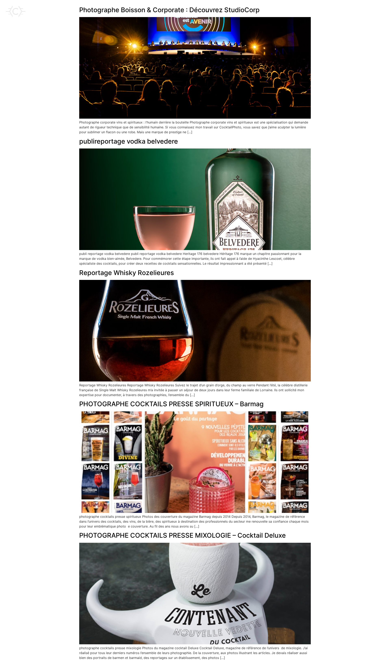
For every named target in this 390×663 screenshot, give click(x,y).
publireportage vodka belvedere (128, 141)
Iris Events (373, 17)
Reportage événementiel (358, 6)
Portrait (257, 6)
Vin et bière (235, 6)
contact (325, 6)
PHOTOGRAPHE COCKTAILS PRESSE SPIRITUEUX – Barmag (171, 404)
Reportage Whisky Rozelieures (126, 273)
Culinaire (278, 6)
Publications (302, 6)
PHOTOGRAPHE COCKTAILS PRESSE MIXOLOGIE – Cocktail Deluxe (182, 535)
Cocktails (212, 6)
